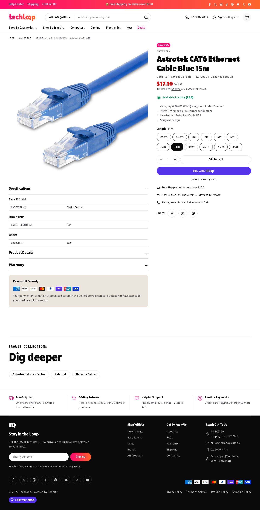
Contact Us (49, 4)
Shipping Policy (241, 492)
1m (194, 137)
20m (191, 147)
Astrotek (25, 37)
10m (163, 147)
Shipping (33, 4)
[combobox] (98, 17)
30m (206, 147)
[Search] (146, 17)
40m (221, 147)
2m (206, 137)
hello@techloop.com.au (225, 443)
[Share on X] (182, 213)
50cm (179, 137)
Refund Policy (219, 492)
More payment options (204, 180)
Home (12, 37)
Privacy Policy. (73, 466)
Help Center (16, 4)
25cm (163, 137)
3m (219, 137)
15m (177, 147)
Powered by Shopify (45, 492)
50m (236, 147)
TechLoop (25, 492)
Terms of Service (52, 466)
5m (232, 137)
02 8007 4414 (219, 449)
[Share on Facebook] (172, 213)
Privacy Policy (174, 492)
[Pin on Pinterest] (193, 213)
